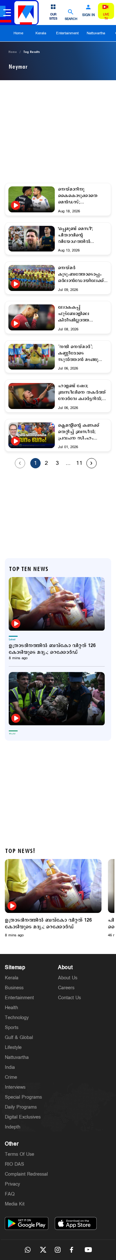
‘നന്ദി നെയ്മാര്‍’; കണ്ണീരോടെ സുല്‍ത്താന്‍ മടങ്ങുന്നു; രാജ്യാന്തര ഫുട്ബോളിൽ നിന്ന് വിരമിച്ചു (82, 353)
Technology (17, 1017)
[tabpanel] (53, 898)
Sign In (88, 15)
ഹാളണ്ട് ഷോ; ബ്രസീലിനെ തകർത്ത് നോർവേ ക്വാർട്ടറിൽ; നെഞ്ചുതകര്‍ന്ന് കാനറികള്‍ (82, 392)
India (10, 1067)
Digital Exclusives (23, 1117)
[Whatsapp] (27, 1249)
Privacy (12, 1184)
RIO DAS (14, 1164)
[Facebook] (73, 1249)
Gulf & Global (19, 1037)
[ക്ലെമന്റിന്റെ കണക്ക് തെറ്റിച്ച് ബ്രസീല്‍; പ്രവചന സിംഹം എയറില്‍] (31, 441)
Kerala (40, 33)
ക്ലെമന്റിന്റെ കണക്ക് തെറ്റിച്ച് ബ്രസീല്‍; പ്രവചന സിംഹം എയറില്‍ (78, 432)
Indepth (12, 1127)
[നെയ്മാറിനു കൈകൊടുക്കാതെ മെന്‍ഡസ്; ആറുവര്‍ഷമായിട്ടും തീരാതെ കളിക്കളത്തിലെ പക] (31, 205)
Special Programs (23, 1097)
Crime (11, 1077)
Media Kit (14, 1204)
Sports (11, 1027)
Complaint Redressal (26, 1174)
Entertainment (67, 33)
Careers (66, 987)
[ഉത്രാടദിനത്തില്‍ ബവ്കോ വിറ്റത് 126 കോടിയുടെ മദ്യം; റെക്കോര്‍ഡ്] (57, 604)
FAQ (10, 1194)
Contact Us (69, 997)
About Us (67, 978)
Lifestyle (13, 1047)
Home (18, 33)
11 (79, 463)
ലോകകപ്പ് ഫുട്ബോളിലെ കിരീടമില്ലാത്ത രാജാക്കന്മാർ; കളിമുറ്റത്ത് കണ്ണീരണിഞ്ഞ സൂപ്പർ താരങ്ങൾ (81, 314)
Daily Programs (21, 1107)
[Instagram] (58, 1249)
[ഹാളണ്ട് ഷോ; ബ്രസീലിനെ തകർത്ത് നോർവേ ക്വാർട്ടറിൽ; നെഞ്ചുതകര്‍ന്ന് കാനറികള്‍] (31, 396)
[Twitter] (42, 1249)
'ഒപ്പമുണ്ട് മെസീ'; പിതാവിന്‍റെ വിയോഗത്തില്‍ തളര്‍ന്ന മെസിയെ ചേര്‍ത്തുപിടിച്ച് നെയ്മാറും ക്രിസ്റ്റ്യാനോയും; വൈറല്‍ (77, 235)
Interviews (15, 1087)
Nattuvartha (96, 33)
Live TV (106, 17)
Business (14, 987)
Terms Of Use (19, 1154)
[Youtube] (88, 1249)
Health (11, 1007)
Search (71, 19)
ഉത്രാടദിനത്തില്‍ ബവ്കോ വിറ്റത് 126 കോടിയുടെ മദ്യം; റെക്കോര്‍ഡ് (52, 649)
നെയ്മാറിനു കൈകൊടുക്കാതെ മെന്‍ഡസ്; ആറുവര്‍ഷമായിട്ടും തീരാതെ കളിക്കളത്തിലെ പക (80, 196)
